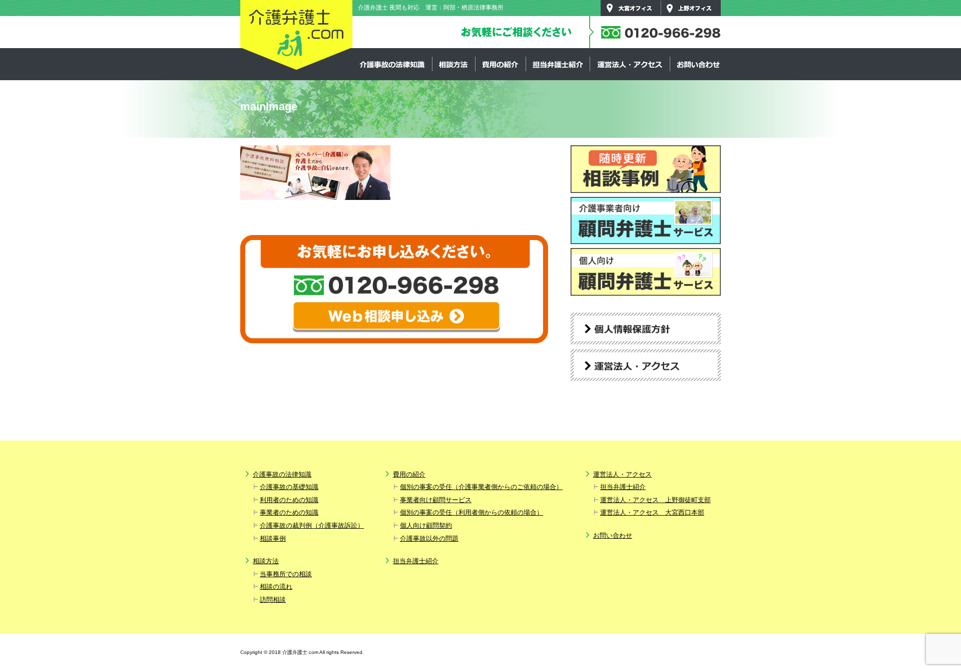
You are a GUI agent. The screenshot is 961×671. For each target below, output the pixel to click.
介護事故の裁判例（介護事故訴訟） (312, 525)
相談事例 (273, 538)
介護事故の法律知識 (392, 64)
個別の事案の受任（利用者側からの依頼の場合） (471, 512)
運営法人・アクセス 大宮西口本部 (652, 512)
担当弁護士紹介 (558, 64)
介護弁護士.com (296, 35)
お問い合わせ (698, 64)
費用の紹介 (500, 64)
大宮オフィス (631, 8)
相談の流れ (276, 586)
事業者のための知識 (289, 512)
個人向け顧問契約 (426, 525)
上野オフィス (691, 8)
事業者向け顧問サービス (435, 500)
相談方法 (453, 64)
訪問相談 (273, 599)
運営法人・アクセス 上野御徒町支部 (655, 500)
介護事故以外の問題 (429, 538)
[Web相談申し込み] (396, 316)
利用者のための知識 (289, 500)
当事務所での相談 (286, 574)
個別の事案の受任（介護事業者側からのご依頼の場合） (481, 487)
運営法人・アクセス (630, 64)
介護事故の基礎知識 (289, 487)
